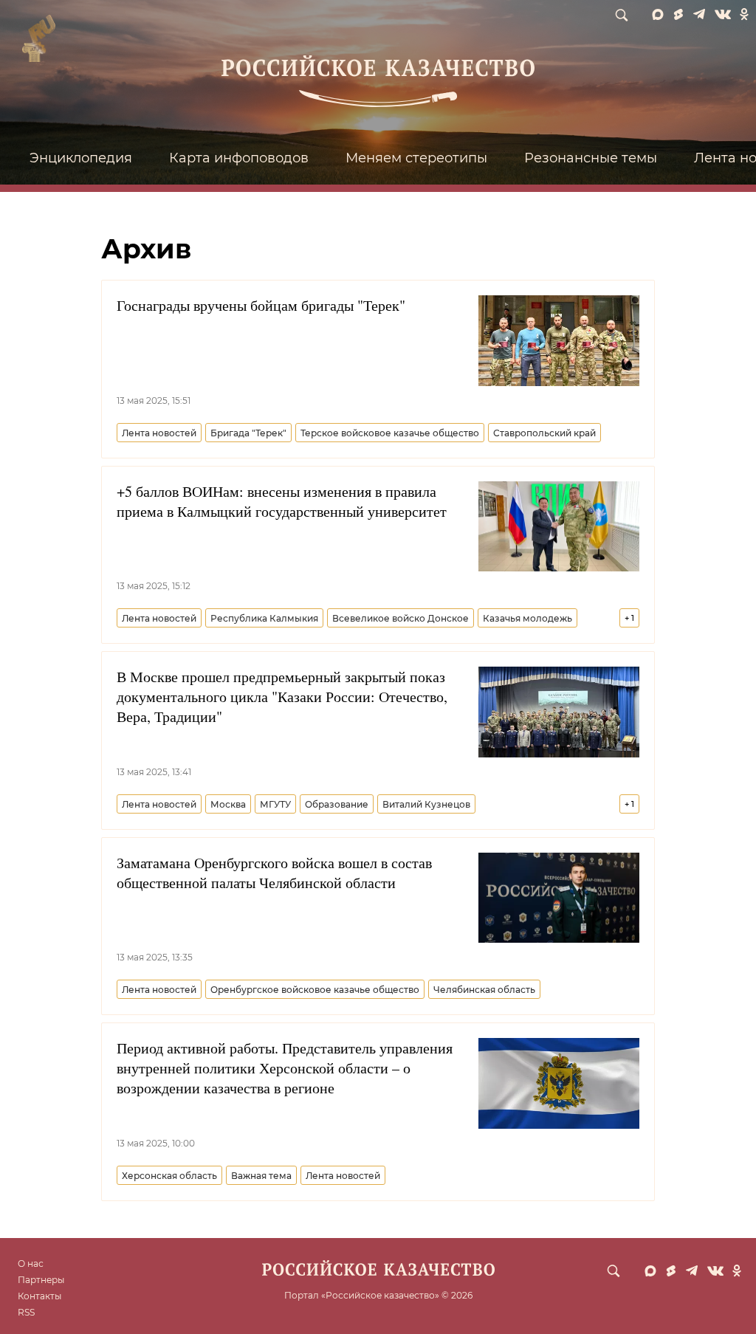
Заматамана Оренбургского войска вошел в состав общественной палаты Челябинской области (274, 873)
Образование (336, 804)
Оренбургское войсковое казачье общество (314, 989)
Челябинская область (484, 989)
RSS (26, 1312)
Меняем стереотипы (416, 158)
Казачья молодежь (527, 618)
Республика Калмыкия (264, 618)
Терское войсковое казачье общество (389, 433)
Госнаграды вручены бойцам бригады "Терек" (261, 305)
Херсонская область (169, 1175)
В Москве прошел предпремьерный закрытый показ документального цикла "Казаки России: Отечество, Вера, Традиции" (282, 696)
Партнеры (41, 1279)
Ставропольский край (544, 433)
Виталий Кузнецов (426, 804)
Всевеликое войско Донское (400, 618)
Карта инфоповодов (239, 158)
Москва (228, 804)
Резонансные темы (590, 158)
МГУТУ (275, 804)
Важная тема (261, 1175)
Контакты (39, 1296)
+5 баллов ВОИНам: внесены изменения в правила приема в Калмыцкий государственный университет (282, 501)
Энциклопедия (81, 158)
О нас (31, 1263)
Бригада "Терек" (248, 433)
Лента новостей (159, 433)
